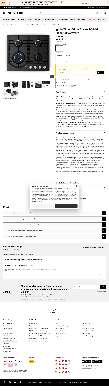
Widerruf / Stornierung (62, 331)
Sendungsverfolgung (61, 325)
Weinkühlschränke (8, 323)
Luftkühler (6, 343)
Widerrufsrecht (60, 333)
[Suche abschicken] (36, 13)
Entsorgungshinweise (88, 328)
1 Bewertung (58, 41)
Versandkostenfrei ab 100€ (29, 7)
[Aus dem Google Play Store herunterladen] (97, 361)
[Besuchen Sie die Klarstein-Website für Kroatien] (60, 368)
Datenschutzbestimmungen (92, 366)
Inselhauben (6, 331)
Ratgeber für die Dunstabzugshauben (40, 333)
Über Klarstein (86, 323)
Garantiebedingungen (88, 325)
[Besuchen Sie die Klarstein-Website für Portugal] (63, 372)
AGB (40, 382)
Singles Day (32, 325)
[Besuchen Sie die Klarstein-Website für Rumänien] (63, 368)
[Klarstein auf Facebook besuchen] (9, 382)
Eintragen (100, 72)
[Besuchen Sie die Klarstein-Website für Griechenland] (69, 372)
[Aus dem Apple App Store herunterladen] (86, 361)
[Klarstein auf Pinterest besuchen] (20, 382)
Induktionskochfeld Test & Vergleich (40, 336)
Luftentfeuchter (8, 328)
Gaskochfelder (30, 24)
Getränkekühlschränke (10, 341)
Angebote (92, 19)
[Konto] (97, 12)
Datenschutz (33, 382)
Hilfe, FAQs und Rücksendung (98, 7)
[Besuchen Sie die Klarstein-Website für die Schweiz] (63, 361)
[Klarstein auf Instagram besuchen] (4, 382)
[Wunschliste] (101, 12)
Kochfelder (21, 24)
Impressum (48, 382)
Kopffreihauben (8, 333)
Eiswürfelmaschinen (9, 338)
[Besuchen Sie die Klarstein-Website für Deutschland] (56, 361)
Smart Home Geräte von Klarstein (39, 328)
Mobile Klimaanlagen (9, 325)
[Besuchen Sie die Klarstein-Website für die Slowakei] (63, 364)
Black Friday (33, 323)
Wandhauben (7, 346)
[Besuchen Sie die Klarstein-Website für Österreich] (60, 361)
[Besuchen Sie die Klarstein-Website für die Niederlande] (60, 372)
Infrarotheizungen (8, 336)
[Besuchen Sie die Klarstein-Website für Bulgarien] (66, 368)
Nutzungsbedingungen (87, 368)
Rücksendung (59, 328)
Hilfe (56, 323)
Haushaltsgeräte (11, 24)
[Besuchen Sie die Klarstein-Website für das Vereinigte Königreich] (60, 364)
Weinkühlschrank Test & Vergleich (39, 331)
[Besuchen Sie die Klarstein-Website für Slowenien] (66, 372)
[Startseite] (5, 24)
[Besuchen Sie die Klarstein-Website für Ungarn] (69, 364)
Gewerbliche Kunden (88, 331)
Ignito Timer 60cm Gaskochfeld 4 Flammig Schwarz (50, 24)
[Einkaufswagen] (105, 12)
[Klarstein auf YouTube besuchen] (15, 382)
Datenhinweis (86, 333)
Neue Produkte (103, 19)
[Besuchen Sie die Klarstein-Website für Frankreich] (66, 361)
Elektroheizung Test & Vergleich (38, 341)
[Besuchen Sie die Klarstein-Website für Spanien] (56, 364)
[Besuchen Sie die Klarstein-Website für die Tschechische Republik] (66, 364)
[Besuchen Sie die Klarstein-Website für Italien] (69, 361)
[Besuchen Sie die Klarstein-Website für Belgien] (56, 372)
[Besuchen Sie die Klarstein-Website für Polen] (56, 368)
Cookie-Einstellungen (88, 336)
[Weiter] (108, 19)
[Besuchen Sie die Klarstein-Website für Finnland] (69, 368)
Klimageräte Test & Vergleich (38, 338)
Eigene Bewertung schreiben (94, 247)
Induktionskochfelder (9, 348)
